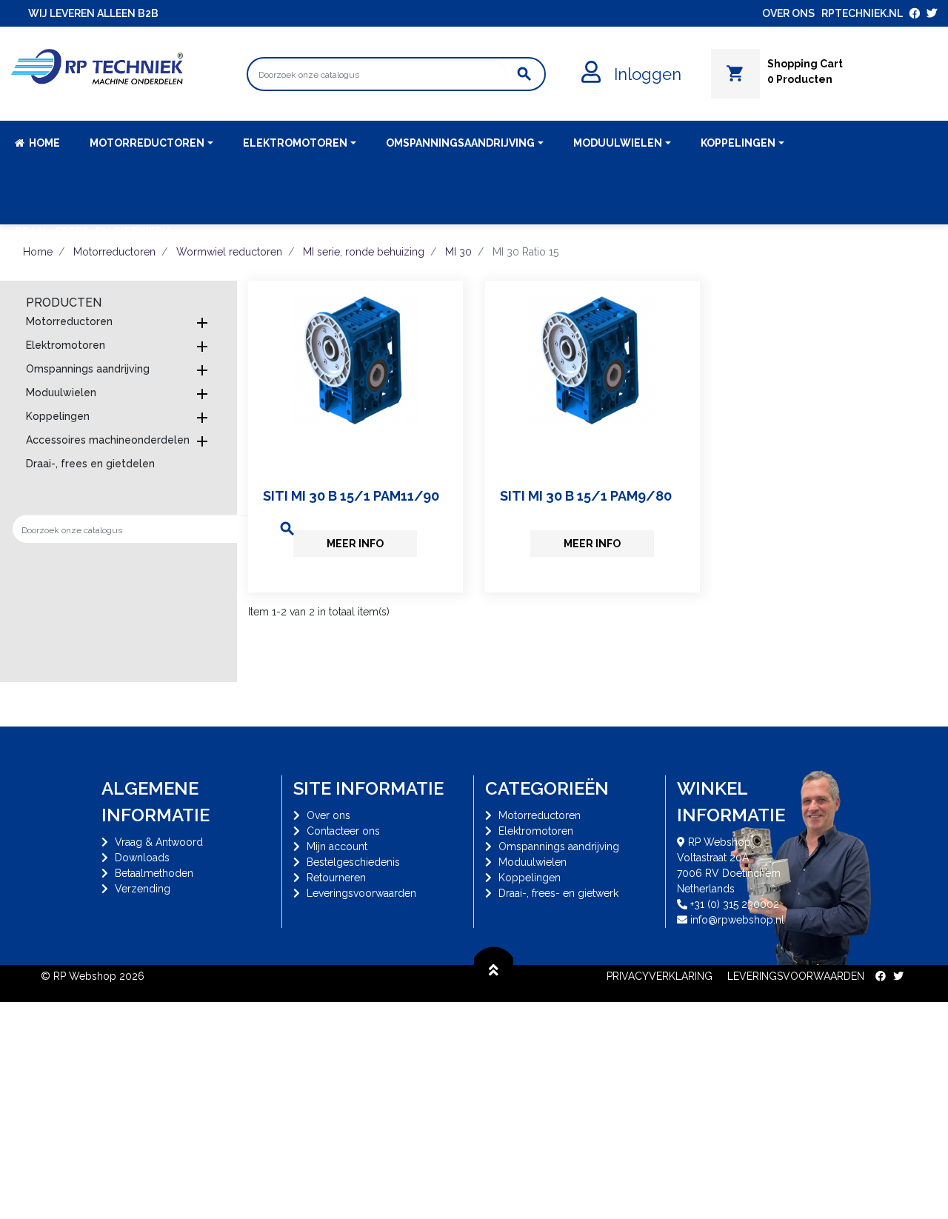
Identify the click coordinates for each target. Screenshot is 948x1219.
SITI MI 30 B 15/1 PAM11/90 (351, 496)
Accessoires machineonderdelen (108, 440)
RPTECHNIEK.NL (862, 13)
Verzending (142, 889)
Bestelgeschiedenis (353, 862)
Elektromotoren (65, 345)
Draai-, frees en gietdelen (90, 464)
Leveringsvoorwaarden (361, 893)
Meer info (355, 544)
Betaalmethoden (154, 873)
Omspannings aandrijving (88, 369)
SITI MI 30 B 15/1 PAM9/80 (586, 496)
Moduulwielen (61, 392)
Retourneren (336, 878)
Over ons (328, 815)
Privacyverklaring (659, 976)
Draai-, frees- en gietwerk (558, 893)
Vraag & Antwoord (159, 842)
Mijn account (337, 846)
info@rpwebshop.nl (737, 920)
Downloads (142, 858)
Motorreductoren (69, 321)
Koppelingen (58, 416)
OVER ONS (788, 13)
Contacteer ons (343, 831)
